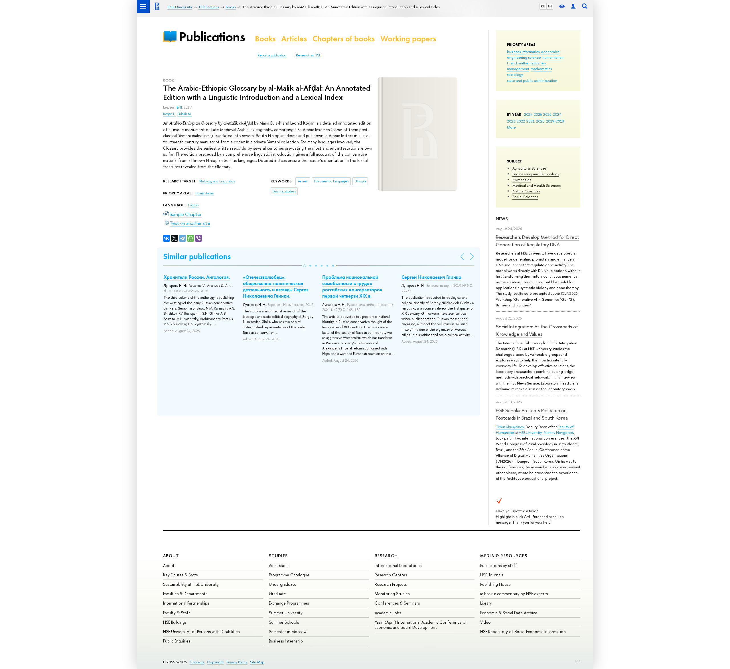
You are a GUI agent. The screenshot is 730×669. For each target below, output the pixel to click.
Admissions (278, 565)
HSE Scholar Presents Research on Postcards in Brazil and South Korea (532, 414)
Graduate (277, 593)
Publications (212, 36)
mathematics (541, 68)
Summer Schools (284, 622)
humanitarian (552, 57)
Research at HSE (308, 55)
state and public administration (532, 80)
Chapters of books (344, 39)
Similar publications (197, 256)
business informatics (523, 51)
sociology (515, 74)
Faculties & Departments (185, 593)
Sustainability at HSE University (191, 584)
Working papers (408, 39)
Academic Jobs (388, 612)
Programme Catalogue (289, 575)
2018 (560, 121)
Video (485, 622)
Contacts (197, 662)
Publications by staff (498, 565)
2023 (511, 121)
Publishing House (495, 584)
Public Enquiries (176, 641)
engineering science (524, 57)
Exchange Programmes (289, 603)
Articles (294, 39)
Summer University (286, 612)
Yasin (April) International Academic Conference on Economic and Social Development (421, 624)
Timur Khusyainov (510, 426)
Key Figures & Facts (180, 575)
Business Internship (286, 641)
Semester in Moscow (288, 631)
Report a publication (272, 55)
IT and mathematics (523, 63)
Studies (278, 555)
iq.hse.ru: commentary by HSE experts (514, 593)
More (511, 127)
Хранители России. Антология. (197, 277)
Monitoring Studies (392, 593)
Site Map (257, 662)
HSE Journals (491, 575)
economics (550, 51)
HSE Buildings (174, 622)
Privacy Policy (236, 662)
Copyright (215, 662)
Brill (179, 107)
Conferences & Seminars (397, 603)
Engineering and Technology (535, 173)
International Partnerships (186, 603)
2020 (540, 121)
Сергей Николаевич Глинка (431, 277)
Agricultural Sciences (529, 168)
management (518, 68)
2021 (530, 121)
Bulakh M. (184, 114)
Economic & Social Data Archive (508, 612)
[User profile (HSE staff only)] (573, 6)
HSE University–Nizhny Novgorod (545, 432)
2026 (538, 114)
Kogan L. (169, 114)
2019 (550, 121)
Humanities (521, 179)
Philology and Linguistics (217, 181)
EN (550, 6)
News (502, 219)
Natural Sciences (526, 191)
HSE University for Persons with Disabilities (201, 631)
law (543, 63)
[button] (304, 266)
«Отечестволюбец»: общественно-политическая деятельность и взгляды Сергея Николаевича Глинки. (276, 286)
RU (543, 6)
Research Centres (391, 575)
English (193, 205)
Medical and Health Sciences (536, 185)
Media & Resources (503, 555)
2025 (547, 114)
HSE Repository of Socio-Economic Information (523, 631)
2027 (528, 114)
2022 (521, 121)
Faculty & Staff (176, 612)
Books (265, 39)
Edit (577, 661)
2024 (557, 114)
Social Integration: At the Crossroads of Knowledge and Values (537, 330)
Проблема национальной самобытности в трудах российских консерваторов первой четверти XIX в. (352, 286)
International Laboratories (398, 565)
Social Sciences (525, 196)
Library (486, 603)
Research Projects (391, 584)
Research (386, 555)
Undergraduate (282, 584)
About (171, 555)
